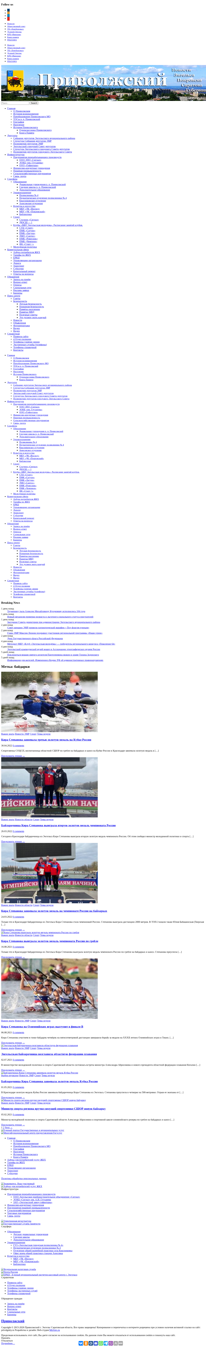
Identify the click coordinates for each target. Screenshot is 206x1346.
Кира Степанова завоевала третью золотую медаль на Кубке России (46, 739)
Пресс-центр (13, 295)
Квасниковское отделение (32, 200)
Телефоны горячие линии (26, 342)
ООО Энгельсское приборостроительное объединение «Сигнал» (46, 1197)
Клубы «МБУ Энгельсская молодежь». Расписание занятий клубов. (48, 225)
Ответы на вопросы (23, 274)
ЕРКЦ (16, 257)
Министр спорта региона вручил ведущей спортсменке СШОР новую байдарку (53, 1108)
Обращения (13, 276)
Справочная (13, 333)
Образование (20, 181)
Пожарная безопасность (31, 306)
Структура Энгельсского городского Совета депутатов (41, 149)
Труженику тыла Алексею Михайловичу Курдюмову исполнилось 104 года (46, 611)
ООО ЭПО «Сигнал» (30, 160)
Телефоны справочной (24, 347)
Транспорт (18, 266)
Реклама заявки (21, 290)
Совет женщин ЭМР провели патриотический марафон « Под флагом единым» (48, 627)
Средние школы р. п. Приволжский (37, 187)
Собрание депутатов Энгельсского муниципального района (44, 138)
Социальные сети (22, 287)
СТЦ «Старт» (26, 228)
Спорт (16, 217)
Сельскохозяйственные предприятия (32, 173)
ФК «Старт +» (26, 244)
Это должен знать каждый (32, 317)
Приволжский (12, 1321)
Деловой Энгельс (14, 32)
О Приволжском (21, 111)
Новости (10, 23)
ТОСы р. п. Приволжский (26, 119)
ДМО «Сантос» (27, 236)
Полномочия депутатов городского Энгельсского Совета (42, 152)
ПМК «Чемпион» (28, 241)
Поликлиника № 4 (28, 195)
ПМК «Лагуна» (27, 233)
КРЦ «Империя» (14, 34)
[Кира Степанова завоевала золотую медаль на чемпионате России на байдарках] (49, 902)
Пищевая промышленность (27, 171)
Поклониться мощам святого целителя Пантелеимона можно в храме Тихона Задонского (53, 654)
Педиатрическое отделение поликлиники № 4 (43, 198)
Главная (11, 108)
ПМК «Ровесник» (28, 238)
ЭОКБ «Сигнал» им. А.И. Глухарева (32, 1199)
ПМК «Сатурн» (27, 230)
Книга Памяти (26, 133)
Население (18, 124)
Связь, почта (19, 176)
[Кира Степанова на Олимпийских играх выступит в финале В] (49, 1018)
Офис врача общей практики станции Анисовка (38, 1253)
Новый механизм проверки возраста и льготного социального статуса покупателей (50, 616)
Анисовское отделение (31, 203)
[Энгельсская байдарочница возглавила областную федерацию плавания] (39, 1045)
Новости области (23, 819)
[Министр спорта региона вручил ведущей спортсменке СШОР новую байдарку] (43, 1100)
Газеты (16, 298)
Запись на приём (21, 279)
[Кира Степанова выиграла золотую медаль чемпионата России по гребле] (40, 932)
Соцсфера (12, 179)
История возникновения (25, 114)
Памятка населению (29, 309)
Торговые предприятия (19, 1213)
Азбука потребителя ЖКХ (26, 252)
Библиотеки (25, 214)
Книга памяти (13, 37)
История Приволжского (25, 127)
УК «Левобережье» (15, 29)
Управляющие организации (27, 260)
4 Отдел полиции (22, 339)
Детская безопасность (30, 304)
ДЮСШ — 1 (25, 222)
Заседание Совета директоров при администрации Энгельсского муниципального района (53, 622)
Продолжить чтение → (13, 756)
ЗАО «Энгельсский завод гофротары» (32, 1202)
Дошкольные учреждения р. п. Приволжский (42, 184)
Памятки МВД (26, 312)
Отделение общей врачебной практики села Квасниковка (42, 1250)
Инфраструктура (15, 154)
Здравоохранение (22, 192)
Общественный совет (16, 26)
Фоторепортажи (21, 325)
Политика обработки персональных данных (24, 1178)
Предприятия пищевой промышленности (28, 1207)
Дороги (17, 263)
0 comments (18, 745)
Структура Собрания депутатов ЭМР (32, 141)
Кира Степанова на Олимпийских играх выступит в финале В (42, 1026)
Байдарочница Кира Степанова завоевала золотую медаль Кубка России (49, 1081)
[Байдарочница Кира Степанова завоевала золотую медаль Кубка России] (39, 1072)
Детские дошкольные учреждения (30, 1234)
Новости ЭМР (22, 734)
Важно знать (7, 734)
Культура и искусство (24, 206)
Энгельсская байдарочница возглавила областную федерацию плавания (49, 1054)
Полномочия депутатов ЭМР (28, 143)
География (18, 122)
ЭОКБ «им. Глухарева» (31, 162)
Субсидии (18, 268)
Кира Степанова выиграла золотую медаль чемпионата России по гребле (49, 941)
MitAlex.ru (54, 1330)
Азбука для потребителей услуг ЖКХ (26, 1159)
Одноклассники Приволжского (35, 130)
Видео (16, 328)
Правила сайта (20, 336)
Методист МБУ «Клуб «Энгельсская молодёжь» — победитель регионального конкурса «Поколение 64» (61, 644)
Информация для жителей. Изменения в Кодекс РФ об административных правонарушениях (55, 660)
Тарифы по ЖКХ (22, 255)
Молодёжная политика (25, 247)
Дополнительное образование (34, 190)
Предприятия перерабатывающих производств (37, 157)
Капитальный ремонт (24, 271)
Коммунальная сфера (18, 249)
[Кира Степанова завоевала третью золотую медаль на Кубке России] (49, 731)
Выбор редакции (10, 1075)
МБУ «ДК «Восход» (29, 209)
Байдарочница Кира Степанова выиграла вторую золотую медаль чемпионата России (58, 825)
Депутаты (12, 135)
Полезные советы (28, 314)
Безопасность (20, 301)
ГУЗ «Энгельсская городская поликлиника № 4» (38, 1245)
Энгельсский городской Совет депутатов (34, 146)
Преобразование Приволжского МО (32, 116)
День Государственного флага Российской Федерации (35, 638)
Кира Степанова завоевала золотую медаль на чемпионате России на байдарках (54, 910)
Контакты (18, 350)
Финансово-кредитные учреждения (31, 168)
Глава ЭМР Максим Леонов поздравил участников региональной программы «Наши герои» (55, 633)
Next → (9, 1127)
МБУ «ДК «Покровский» (32, 211)
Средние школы (21, 1237)
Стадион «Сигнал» (29, 219)
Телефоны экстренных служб (22, 1290)
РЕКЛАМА (12, 40)
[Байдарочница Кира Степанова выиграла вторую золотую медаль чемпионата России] (49, 816)
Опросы (17, 285)
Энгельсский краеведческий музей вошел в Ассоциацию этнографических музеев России (53, 649)
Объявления (19, 323)
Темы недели (44, 734)
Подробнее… (8, 1343)
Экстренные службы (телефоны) (30, 344)
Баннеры (17, 293)
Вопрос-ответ (20, 282)
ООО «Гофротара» (28, 165)
